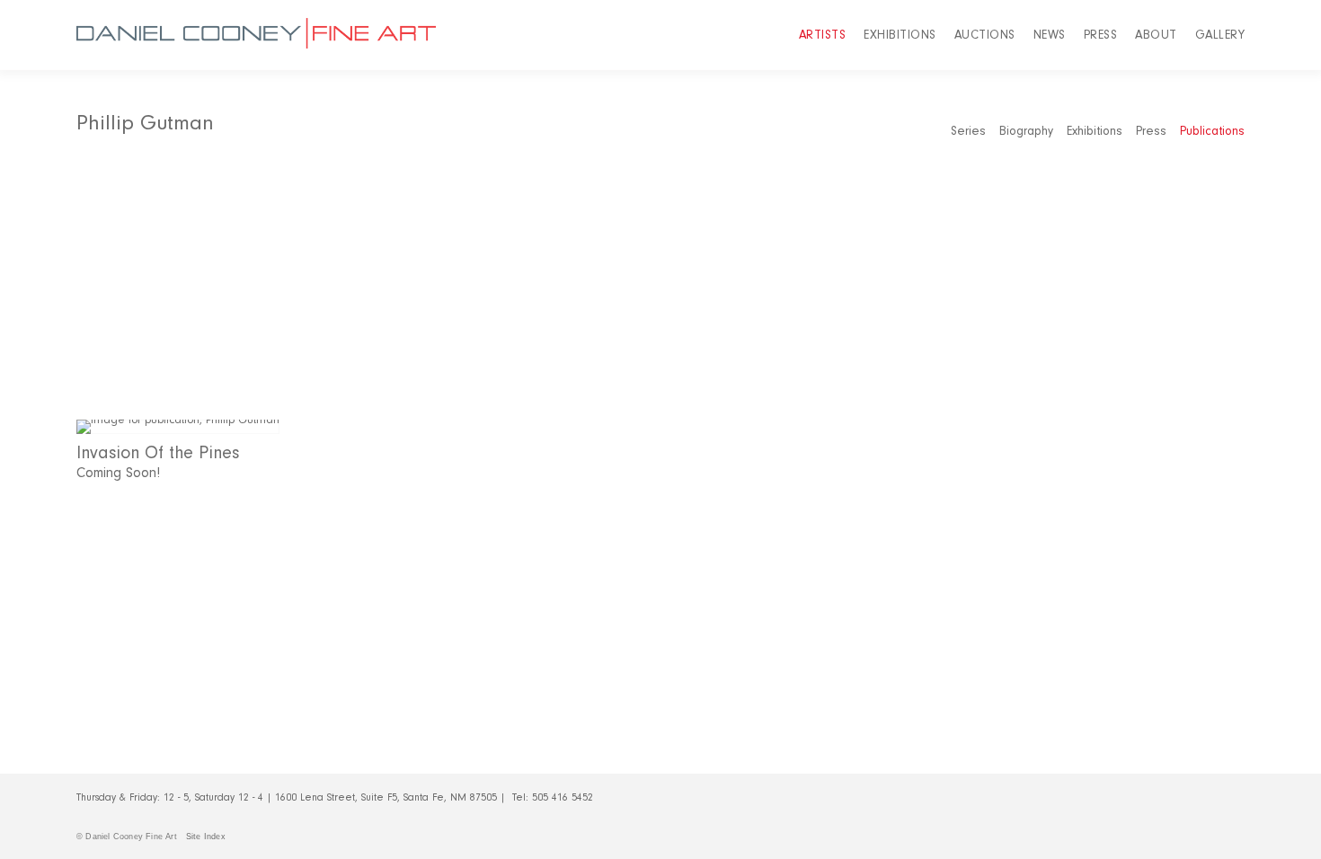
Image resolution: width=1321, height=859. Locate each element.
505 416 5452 (562, 797)
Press (1101, 34)
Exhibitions (900, 34)
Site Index (206, 836)
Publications (1212, 130)
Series (968, 130)
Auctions (984, 34)
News (1049, 34)
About (1156, 34)
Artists (823, 34)
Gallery (1220, 34)
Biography (1026, 130)
